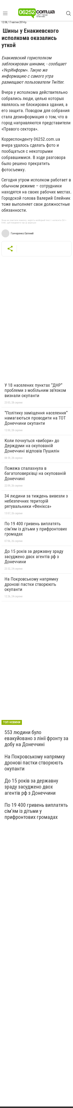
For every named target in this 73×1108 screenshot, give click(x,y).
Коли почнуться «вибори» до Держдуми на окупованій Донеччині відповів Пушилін (31, 446)
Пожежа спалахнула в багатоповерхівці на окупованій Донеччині (35, 473)
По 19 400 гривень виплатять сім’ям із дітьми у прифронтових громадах (35, 529)
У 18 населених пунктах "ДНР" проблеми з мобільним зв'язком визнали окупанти (35, 390)
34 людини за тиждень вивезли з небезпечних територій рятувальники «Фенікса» (36, 501)
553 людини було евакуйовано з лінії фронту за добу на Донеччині (36, 738)
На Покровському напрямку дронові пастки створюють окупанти (31, 584)
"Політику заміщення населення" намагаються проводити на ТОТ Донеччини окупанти (36, 418)
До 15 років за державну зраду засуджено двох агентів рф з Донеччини (33, 556)
